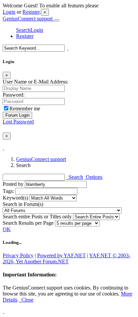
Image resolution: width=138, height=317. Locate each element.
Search (23, 30)
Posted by (13, 184)
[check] (3, 148)
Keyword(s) (15, 198)
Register (31, 12)
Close (26, 300)
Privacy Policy (18, 255)
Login (9, 12)
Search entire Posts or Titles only (37, 216)
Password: (13, 95)
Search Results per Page (28, 223)
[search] (68, 48)
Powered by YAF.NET (61, 255)
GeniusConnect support (28, 18)
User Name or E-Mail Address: (35, 82)
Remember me (24, 108)
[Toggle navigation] (56, 20)
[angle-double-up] (3, 311)
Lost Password (18, 121)
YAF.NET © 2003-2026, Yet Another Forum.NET (66, 258)
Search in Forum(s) (23, 204)
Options (93, 177)
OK (7, 229)
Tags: (8, 191)
